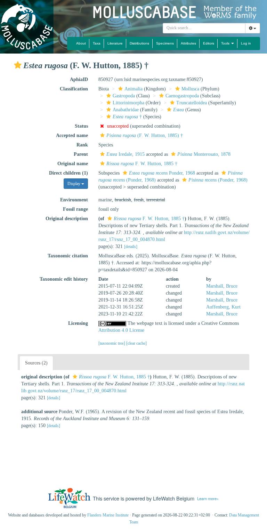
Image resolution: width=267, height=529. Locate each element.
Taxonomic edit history (64, 279)
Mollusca (190, 88)
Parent (81, 154)
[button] (17, 65)
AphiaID (79, 79)
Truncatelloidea (191, 102)
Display (74, 183)
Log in (246, 43)
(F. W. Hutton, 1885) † (144, 135)
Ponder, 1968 (162, 173)
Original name (72, 163)
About (81, 43)
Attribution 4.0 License (121, 330)
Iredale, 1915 (125, 154)
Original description (67, 218)
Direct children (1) (68, 173)
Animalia (133, 88)
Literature (115, 43)
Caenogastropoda (182, 95)
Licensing (78, 323)
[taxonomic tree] (112, 343)
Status (81, 126)
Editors (208, 43)
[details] (130, 246)
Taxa (96, 43)
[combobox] (204, 28)
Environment (74, 199)
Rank (82, 144)
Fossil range (75, 209)
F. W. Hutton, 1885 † (141, 163)
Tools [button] (225, 43)
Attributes (188, 43)
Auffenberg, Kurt (223, 307)
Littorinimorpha (128, 102)
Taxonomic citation (68, 255)
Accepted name (72, 135)
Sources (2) (36, 363)
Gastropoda (124, 95)
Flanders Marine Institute (108, 515)
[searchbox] (204, 28)
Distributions (139, 43)
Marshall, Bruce (221, 286)
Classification (74, 88)
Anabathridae (126, 109)
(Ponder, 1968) (218, 180)
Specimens (165, 43)
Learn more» (208, 498)
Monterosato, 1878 (203, 154)
